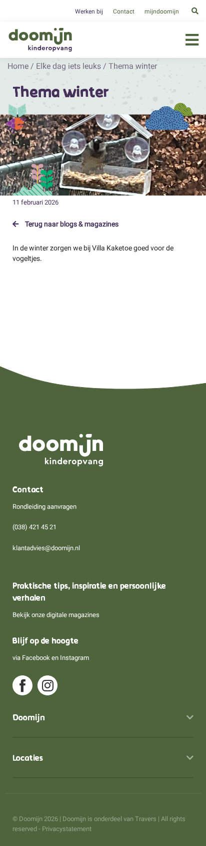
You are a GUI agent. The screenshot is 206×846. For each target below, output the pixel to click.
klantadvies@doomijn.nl (46, 548)
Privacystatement (67, 829)
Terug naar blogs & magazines (71, 224)
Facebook (36, 657)
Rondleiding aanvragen (44, 506)
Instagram (74, 657)
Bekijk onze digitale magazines (56, 615)
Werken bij (89, 11)
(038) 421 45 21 (34, 527)
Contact (123, 11)
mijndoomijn (161, 11)
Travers (145, 819)
